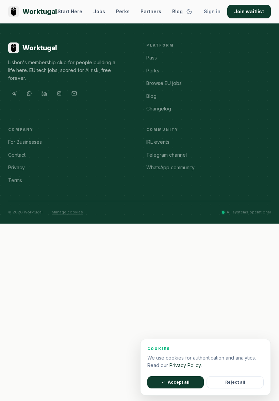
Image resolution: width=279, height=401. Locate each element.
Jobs (99, 11)
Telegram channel (166, 155)
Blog (177, 11)
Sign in (212, 11)
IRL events (157, 142)
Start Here (70, 11)
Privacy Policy (185, 365)
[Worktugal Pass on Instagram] (59, 93)
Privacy (16, 167)
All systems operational (249, 212)
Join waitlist (249, 11)
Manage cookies (67, 212)
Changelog (158, 108)
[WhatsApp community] (29, 93)
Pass (151, 57)
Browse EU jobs (164, 83)
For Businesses (25, 142)
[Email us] (74, 93)
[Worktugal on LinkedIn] (44, 93)
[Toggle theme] (189, 11)
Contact (17, 155)
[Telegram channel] (14, 93)
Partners (151, 11)
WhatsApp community (170, 167)
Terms (15, 180)
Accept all (179, 382)
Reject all (235, 382)
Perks (123, 11)
